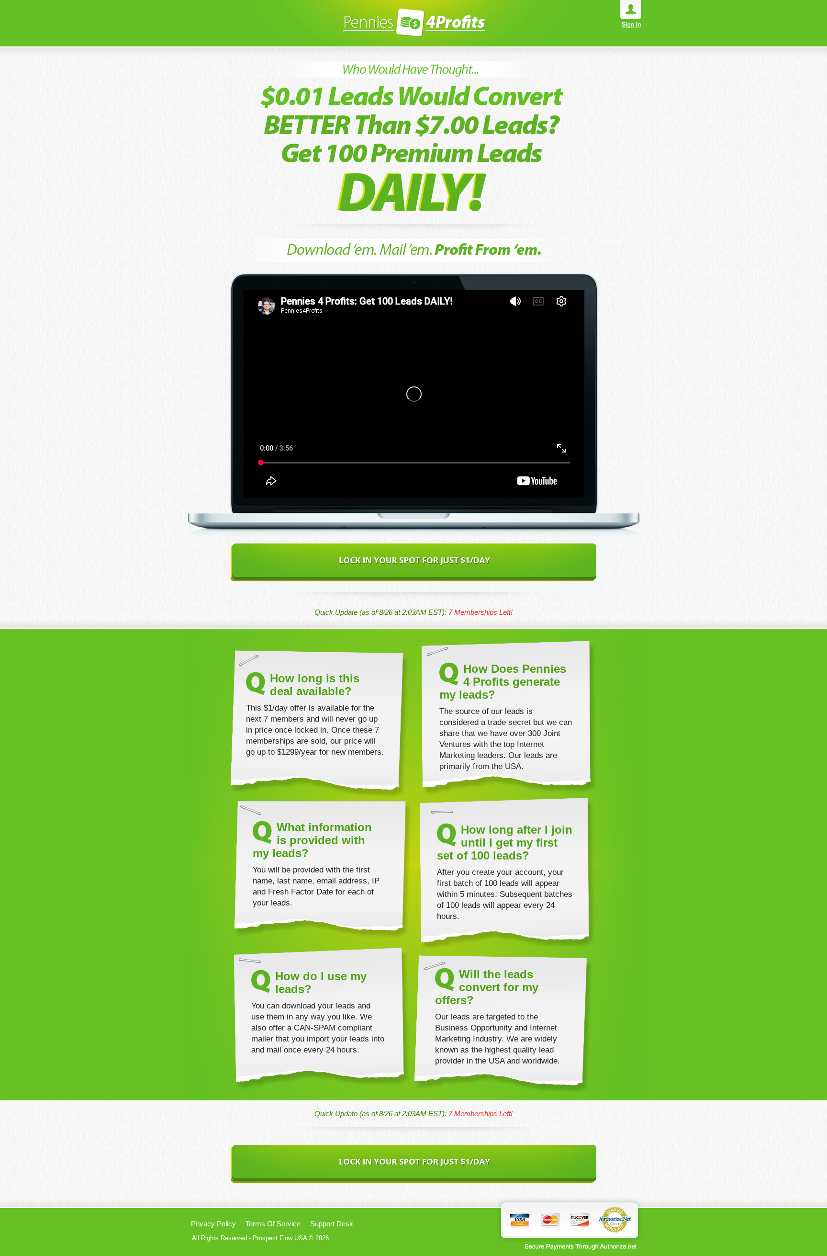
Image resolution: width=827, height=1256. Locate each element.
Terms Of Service (273, 1224)
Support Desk (331, 1224)
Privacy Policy (213, 1224)
